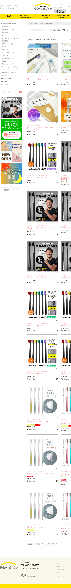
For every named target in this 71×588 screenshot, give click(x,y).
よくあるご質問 (59, 569)
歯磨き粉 (5, 41)
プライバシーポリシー (61, 576)
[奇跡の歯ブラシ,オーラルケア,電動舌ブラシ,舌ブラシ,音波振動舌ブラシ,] (43, 6)
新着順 (55, 39)
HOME (30, 23)
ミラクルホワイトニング (10, 38)
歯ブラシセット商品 (8, 44)
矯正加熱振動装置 (8, 58)
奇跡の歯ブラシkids (8, 29)
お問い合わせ (59, 7)
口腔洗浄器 (5, 55)
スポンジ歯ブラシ (8, 52)
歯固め (4, 61)
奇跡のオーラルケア (39, 23)
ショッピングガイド (61, 4)
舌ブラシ (5, 46)
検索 (20, 92)
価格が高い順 (48, 39)
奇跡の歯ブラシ (7, 26)
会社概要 (57, 566)
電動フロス (5, 49)
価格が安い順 (39, 39)
